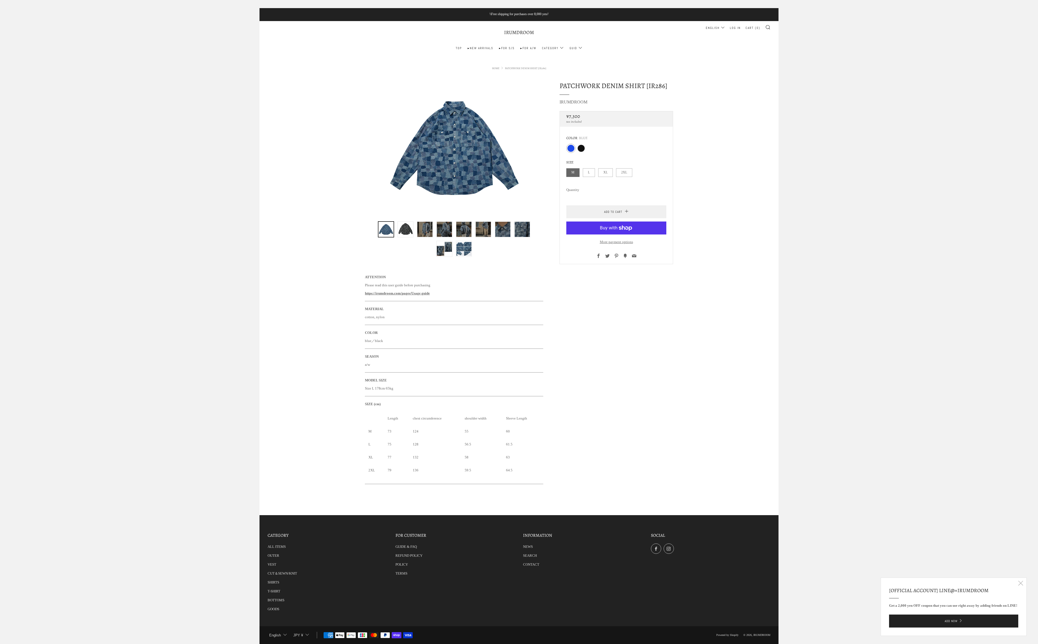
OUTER (273, 556)
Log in (735, 28)
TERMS (401, 573)
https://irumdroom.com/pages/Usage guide (397, 293)
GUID (573, 48)
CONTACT (531, 564)
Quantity (572, 190)
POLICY (401, 564)
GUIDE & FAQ (406, 547)
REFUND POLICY (408, 556)
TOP (459, 48)
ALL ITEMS (277, 547)
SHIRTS (273, 582)
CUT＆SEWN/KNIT (282, 573)
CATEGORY (550, 48)
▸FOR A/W (528, 48)
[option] (454, 147)
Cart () (753, 28)
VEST (272, 564)
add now (951, 621)
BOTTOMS (276, 600)
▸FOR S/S (507, 48)
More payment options (616, 242)
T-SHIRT (274, 591)
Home (496, 68)
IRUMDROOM (519, 32)
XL (605, 172)
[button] (386, 229)
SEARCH (530, 556)
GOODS (273, 609)
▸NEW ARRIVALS (480, 48)
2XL (624, 172)
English (713, 28)
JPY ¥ (298, 635)
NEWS (528, 547)
